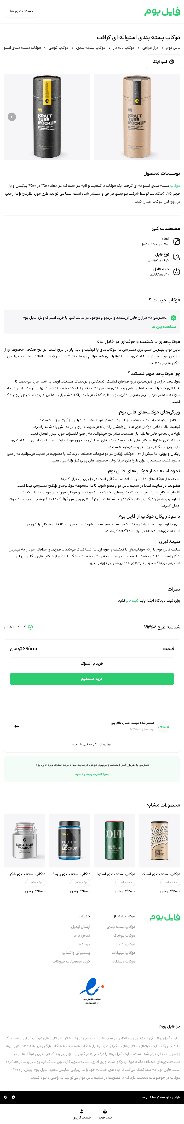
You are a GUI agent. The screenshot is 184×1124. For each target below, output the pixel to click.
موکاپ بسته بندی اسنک (161, 874)
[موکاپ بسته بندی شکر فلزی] (24, 841)
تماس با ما (82, 935)
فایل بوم (173, 47)
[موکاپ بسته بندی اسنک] (159, 841)
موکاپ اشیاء (125, 944)
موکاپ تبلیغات (123, 953)
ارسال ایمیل (80, 927)
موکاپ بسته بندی (90, 47)
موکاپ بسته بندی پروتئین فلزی (65, 874)
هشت (141, 1097)
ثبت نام (132, 600)
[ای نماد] (92, 991)
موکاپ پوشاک (124, 935)
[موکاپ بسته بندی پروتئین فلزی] (69, 841)
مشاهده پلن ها (163, 326)
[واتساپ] (13, 1097)
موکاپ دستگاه (123, 961)
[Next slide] (12, 117)
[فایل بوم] (162, 11)
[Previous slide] (172, 117)
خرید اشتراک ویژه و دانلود (92, 774)
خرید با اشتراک (92, 663)
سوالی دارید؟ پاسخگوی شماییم (92, 744)
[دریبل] (6, 1097)
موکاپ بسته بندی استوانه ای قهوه (107, 874)
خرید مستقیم (92, 678)
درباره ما (84, 944)
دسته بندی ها (21, 11)
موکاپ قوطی (59, 47)
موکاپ (175, 185)
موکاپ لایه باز (124, 47)
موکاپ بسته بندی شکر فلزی (23, 874)
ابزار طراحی (150, 47)
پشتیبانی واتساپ (76, 953)
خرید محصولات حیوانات (71, 961)
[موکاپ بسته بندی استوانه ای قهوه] (114, 841)
